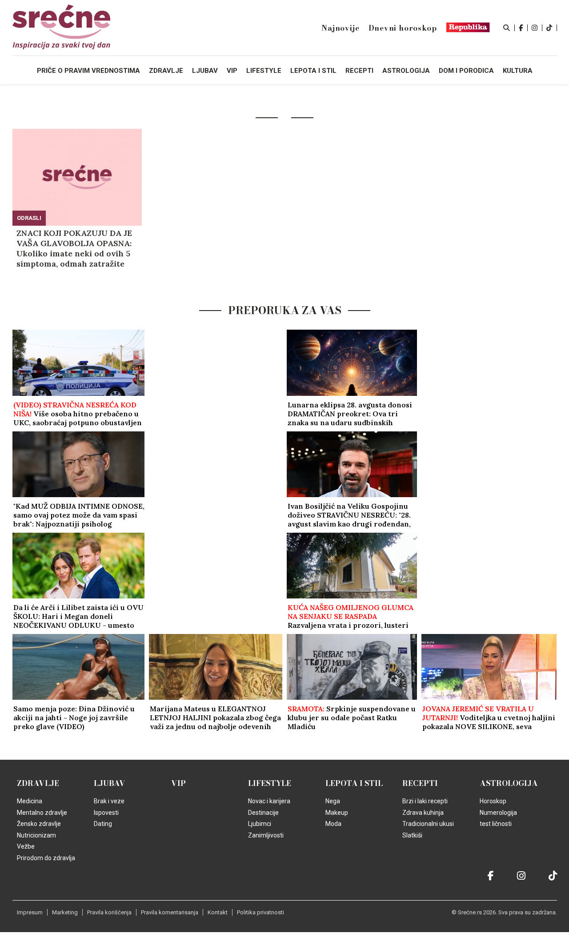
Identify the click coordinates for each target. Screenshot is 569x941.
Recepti (420, 783)
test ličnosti (496, 823)
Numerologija (498, 812)
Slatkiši (412, 835)
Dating (103, 823)
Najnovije (340, 28)
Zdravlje (38, 783)
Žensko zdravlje (39, 823)
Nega (332, 801)
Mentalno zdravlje (42, 812)
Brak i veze (109, 801)
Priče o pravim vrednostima (88, 71)
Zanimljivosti (266, 835)
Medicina (29, 801)
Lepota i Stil (354, 783)
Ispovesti (106, 812)
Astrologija (509, 783)
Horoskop (493, 801)
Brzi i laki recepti (425, 801)
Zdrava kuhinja (423, 812)
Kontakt (218, 912)
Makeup (336, 812)
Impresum (30, 912)
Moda (333, 823)
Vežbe (26, 846)
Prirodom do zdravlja (46, 857)
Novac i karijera (269, 801)
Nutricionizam (36, 835)
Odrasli (29, 218)
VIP (178, 783)
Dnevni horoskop (403, 28)
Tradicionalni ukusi (428, 823)
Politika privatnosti (260, 912)
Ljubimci (259, 823)
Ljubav (109, 783)
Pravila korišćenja (109, 912)
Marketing (65, 912)
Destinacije (263, 812)
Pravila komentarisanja (169, 912)
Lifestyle (269, 783)
